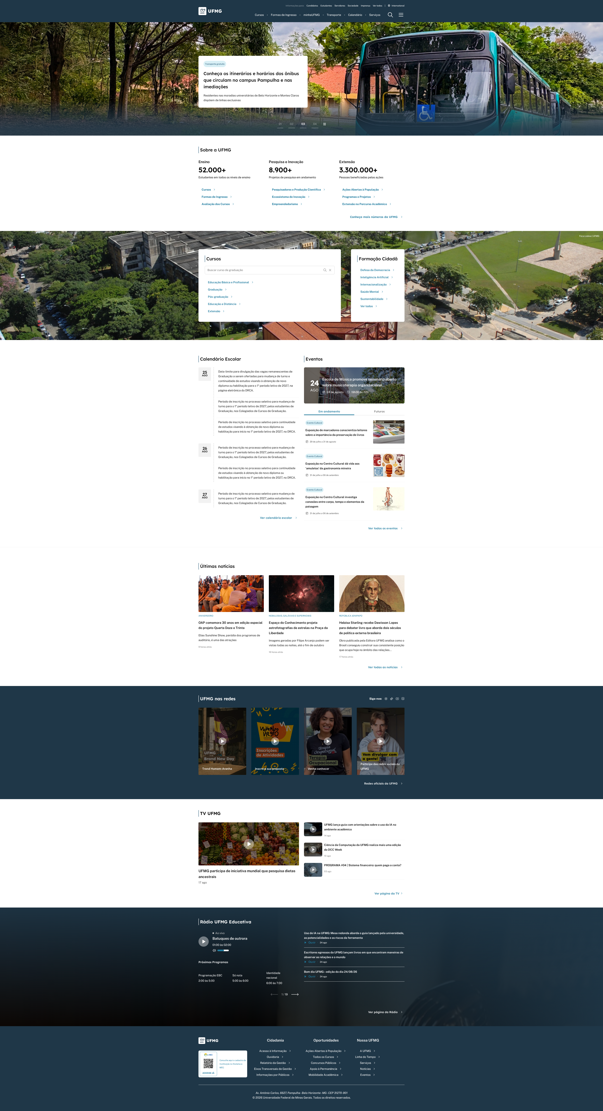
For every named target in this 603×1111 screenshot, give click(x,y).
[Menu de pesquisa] (390, 14)
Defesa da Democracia (375, 270)
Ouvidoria (273, 1057)
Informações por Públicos (272, 1074)
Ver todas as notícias (383, 667)
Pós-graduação (218, 296)
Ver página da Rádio (383, 1012)
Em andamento (329, 411)
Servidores (339, 5)
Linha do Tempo (365, 1057)
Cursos (259, 14)
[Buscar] (325, 270)
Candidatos (312, 5)
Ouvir (311, 942)
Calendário (355, 14)
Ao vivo (220, 933)
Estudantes (326, 5)
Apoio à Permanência (323, 1068)
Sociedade (353, 5)
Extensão (214, 311)
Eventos (365, 1074)
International (398, 5)
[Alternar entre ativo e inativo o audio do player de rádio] (214, 950)
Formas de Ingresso (283, 14)
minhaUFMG (312, 14)
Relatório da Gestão (273, 1062)
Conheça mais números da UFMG (374, 217)
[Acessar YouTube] (397, 698)
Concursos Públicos (323, 1062)
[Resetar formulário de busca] (330, 270)
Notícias (365, 1068)
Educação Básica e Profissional (228, 282)
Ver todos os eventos (383, 528)
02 (291, 124)
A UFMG (365, 1051)
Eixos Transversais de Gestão (273, 1068)
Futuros (379, 411)
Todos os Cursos (323, 1057)
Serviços (374, 14)
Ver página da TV (387, 893)
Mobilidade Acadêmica (323, 1074)
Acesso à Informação (273, 1051)
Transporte (334, 14)
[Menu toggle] (401, 14)
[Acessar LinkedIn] (403, 698)
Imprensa (365, 5)
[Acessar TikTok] (391, 698)
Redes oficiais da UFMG (381, 783)
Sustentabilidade (371, 299)
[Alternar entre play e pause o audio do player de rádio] (203, 941)
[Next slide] (295, 994)
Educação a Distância (222, 304)
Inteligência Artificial (374, 277)
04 (315, 124)
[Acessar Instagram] (386, 698)
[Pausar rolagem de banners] (324, 124)
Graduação (215, 289)
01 (280, 124)
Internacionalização (373, 284)
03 (303, 124)
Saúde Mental (369, 291)
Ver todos (377, 5)
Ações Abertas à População (323, 1051)
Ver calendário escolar (276, 518)
